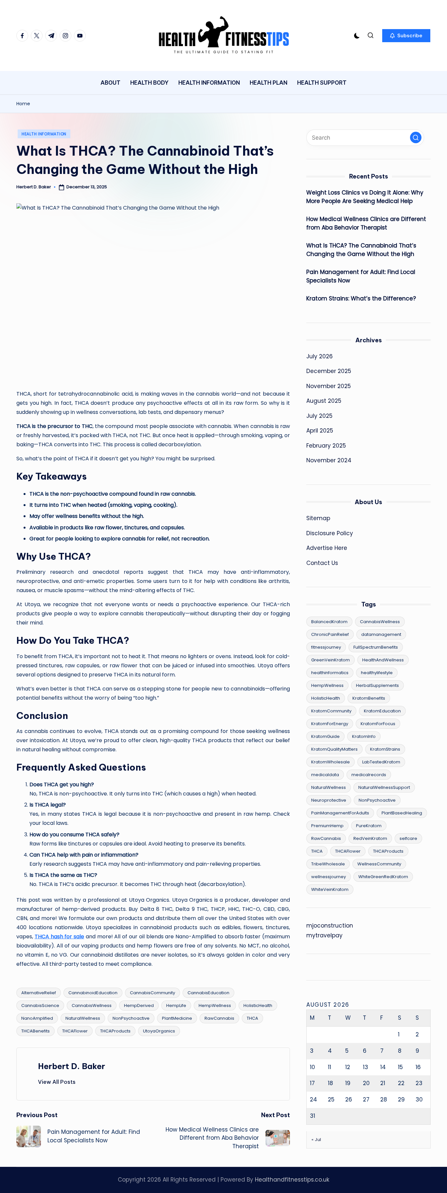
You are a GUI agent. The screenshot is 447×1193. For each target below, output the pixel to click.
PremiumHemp (327, 826)
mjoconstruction (329, 925)
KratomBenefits (368, 698)
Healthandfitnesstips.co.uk (292, 1180)
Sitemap (318, 518)
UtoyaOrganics (159, 1031)
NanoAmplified (37, 1018)
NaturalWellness (82, 1018)
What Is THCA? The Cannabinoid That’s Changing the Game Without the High (361, 250)
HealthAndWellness (383, 660)
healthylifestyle (377, 673)
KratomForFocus (378, 724)
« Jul (316, 1139)
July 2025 (319, 416)
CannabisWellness (92, 1005)
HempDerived (139, 1005)
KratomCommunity (331, 711)
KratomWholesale (330, 762)
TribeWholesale (328, 864)
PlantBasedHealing (402, 813)
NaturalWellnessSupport (384, 787)
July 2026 (319, 356)
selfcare (408, 838)
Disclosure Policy (329, 533)
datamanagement (381, 634)
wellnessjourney (328, 877)
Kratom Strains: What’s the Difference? (361, 298)
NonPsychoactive (131, 1018)
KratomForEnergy (329, 724)
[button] (406, 36)
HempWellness (215, 1005)
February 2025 (326, 446)
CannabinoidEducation (92, 993)
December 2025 (328, 371)
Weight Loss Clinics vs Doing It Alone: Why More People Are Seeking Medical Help (364, 197)
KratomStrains (385, 749)
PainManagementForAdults (340, 813)
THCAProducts (115, 1031)
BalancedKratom (329, 622)
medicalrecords (368, 775)
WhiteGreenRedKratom (383, 877)
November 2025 (328, 386)
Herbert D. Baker (71, 1066)
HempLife (176, 1005)
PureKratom (369, 826)
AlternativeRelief (38, 993)
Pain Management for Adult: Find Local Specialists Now (360, 276)
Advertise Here (326, 548)
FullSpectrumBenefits (375, 647)
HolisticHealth (257, 1005)
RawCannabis (219, 1018)
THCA (252, 1018)
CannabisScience (40, 1005)
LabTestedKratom (381, 762)
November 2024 (328, 460)
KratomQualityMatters (334, 749)
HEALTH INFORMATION (44, 134)
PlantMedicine (177, 1018)
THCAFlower (75, 1031)
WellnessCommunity (379, 864)
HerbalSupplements (377, 685)
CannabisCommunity (152, 993)
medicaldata (325, 775)
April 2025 (319, 431)
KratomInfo (364, 736)
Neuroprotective (328, 800)
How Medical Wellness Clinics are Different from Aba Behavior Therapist (366, 223)
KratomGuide (325, 736)
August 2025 (323, 401)
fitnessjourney (326, 647)
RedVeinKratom (370, 838)
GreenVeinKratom (330, 660)
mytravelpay (324, 935)
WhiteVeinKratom (330, 889)
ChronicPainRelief (330, 634)
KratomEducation (382, 711)
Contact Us (322, 563)
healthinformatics (330, 673)
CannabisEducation (208, 993)
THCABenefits (35, 1031)
